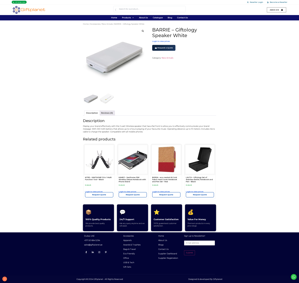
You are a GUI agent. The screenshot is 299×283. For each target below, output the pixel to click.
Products (126, 18)
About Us (143, 18)
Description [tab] (92, 113)
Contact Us (182, 18)
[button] (128, 17)
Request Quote (99, 195)
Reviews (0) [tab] (107, 113)
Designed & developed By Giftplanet (205, 279)
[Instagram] (99, 252)
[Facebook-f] (86, 252)
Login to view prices (161, 41)
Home (114, 18)
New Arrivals (107, 24)
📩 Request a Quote (164, 48)
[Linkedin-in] (93, 252)
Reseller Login (256, 2)
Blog (170, 18)
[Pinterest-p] (106, 252)
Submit (189, 253)
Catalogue (158, 18)
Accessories (95, 24)
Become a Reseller (278, 2)
